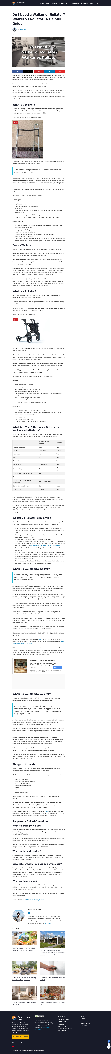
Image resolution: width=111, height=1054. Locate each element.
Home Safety (64, 3)
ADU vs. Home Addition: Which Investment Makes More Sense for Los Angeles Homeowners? (52, 953)
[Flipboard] (60, 71)
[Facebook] (17, 71)
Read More (47, 923)
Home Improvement (45, 3)
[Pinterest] (39, 71)
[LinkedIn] (49, 71)
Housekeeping (75, 3)
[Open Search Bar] (97, 3)
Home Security (56, 3)
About (91, 3)
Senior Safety (17, 11)
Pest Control (84, 3)
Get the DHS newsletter (21, 1036)
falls (47, 811)
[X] (28, 71)
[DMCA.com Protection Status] (39, 1017)
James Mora (22, 29)
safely (40, 639)
